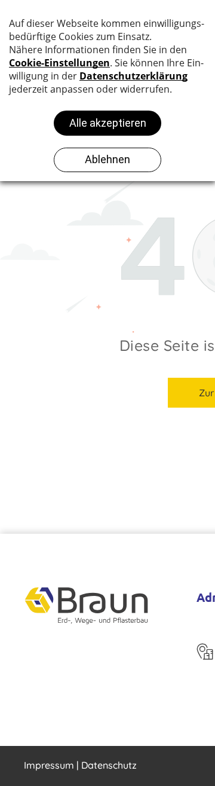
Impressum (49, 765)
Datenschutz (109, 765)
